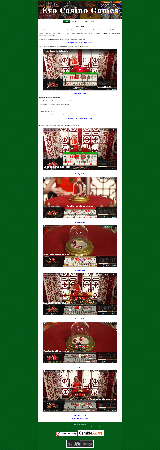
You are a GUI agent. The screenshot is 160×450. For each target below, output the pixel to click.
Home (66, 21)
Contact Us (75, 424)
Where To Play (76, 21)
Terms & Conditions (83, 424)
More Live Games (90, 21)
